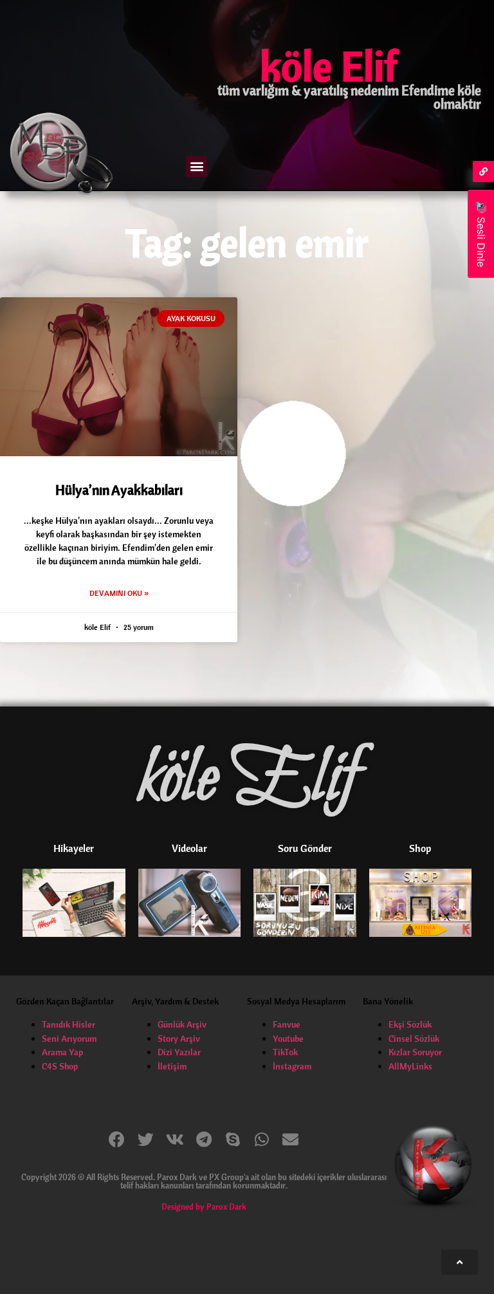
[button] (196, 166)
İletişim (172, 1066)
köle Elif (329, 65)
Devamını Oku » (119, 593)
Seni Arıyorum (69, 1038)
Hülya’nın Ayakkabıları (119, 489)
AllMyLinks (410, 1066)
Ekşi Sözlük (410, 1024)
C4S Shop (60, 1066)
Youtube (288, 1038)
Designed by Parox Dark (203, 1206)
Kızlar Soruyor (415, 1052)
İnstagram (292, 1066)
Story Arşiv (179, 1038)
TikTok (285, 1052)
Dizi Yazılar (179, 1052)
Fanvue (286, 1024)
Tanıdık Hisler (68, 1024)
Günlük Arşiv (182, 1024)
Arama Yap (62, 1052)
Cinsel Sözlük (414, 1038)
